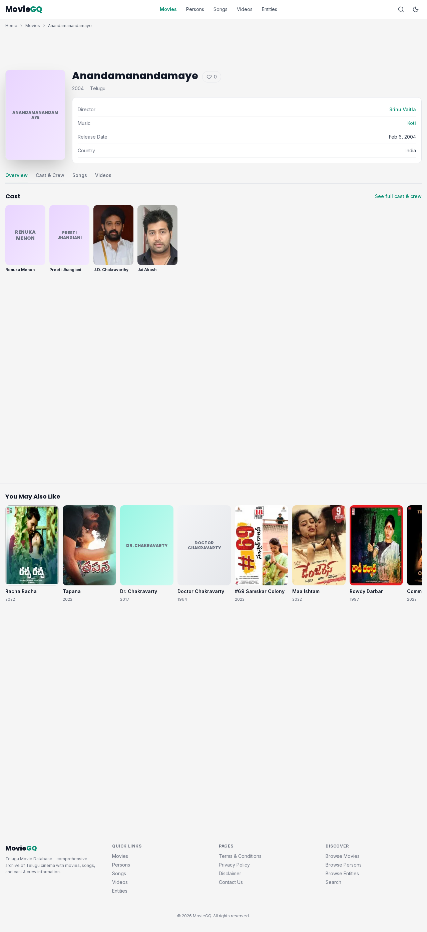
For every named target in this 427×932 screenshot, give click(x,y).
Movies (168, 9)
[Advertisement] (213, 47)
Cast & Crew (50, 175)
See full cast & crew (398, 196)
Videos (245, 9)
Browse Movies (343, 856)
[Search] (401, 9)
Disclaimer (230, 873)
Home (11, 25)
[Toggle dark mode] (416, 9)
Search (333, 882)
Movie (23, 9)
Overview (16, 175)
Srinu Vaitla (402, 109)
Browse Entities (342, 873)
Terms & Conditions (240, 856)
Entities (269, 9)
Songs (221, 9)
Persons (195, 9)
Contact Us (231, 882)
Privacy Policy (234, 865)
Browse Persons (344, 865)
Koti (411, 123)
